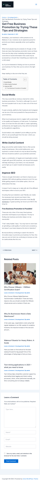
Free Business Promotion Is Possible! (16, 88)
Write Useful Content (10, 84)
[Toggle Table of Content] (24, 79)
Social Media (7, 82)
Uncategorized (19, 293)
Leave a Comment (9, 293)
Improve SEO (8, 86)
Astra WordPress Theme (30, 479)
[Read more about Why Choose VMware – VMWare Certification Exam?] (20, 273)
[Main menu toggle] (36, 4)
